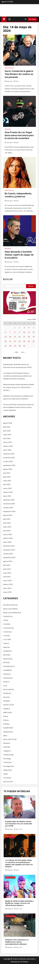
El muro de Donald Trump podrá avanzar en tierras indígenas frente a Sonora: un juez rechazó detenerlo (18, 407)
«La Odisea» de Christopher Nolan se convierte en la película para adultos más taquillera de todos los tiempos (17, 376)
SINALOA (6, 743)
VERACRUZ (7, 770)
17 (24, 337)
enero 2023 (7, 588)
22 (15, 341)
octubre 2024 (8, 507)
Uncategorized (8, 766)
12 (33, 332)
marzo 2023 (7, 580)
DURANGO (7, 651)
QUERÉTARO (8, 728)
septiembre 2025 (9, 465)
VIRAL (5, 774)
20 (5, 341)
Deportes (8, 129)
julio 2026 (6, 427)
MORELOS (7, 693)
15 (15, 337)
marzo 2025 (7, 488)
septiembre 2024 (9, 511)
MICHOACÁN (8, 689)
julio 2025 (6, 473)
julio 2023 (6, 565)
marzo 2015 (7, 592)
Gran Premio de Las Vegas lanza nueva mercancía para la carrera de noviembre (19, 135)
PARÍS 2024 (7, 712)
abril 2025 (7, 484)
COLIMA (6, 636)
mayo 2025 (7, 481)
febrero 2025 (8, 492)
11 (29, 332)
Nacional (6, 697)
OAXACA (6, 709)
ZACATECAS (8, 782)
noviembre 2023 (9, 550)
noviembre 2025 (9, 458)
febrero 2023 (8, 584)
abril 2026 (7, 438)
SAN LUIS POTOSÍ (10, 739)
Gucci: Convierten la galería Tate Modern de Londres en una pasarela (19, 74)
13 (5, 337)
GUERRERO (7, 670)
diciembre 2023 (8, 546)
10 (24, 332)
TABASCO (7, 751)
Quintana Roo (8, 732)
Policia (5, 716)
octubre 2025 (8, 461)
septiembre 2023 (9, 557)
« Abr (16, 352)
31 (24, 346)
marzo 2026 (7, 442)
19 (33, 337)
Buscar (8, 279)
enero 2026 (7, 450)
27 (5, 346)
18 (29, 337)
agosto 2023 (7, 561)
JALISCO (6, 682)
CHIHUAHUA (8, 628)
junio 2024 (7, 523)
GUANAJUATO (9, 666)
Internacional (7, 678)
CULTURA (7, 639)
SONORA (6, 747)
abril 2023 (7, 577)
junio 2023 (7, 569)
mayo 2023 (7, 573)
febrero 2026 (8, 446)
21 (10, 341)
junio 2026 (7, 431)
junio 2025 (7, 477)
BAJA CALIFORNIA (10, 609)
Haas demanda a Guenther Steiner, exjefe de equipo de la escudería (19, 254)
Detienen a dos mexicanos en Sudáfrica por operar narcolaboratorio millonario (16, 942)
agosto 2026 (7, 423)
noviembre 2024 (9, 504)
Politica (6, 720)
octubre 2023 (8, 554)
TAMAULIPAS (8, 755)
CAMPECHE (7, 616)
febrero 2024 (8, 538)
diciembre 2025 (8, 454)
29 (15, 346)
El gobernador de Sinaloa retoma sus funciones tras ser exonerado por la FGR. (18, 824)
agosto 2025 (7, 469)
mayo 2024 (7, 527)
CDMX (5, 620)
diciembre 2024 (8, 500)
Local (5, 685)
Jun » (23, 352)
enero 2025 (7, 496)
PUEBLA (6, 724)
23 (19, 341)
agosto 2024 (7, 515)
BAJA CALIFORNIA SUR (12, 613)
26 (33, 341)
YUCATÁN (7, 778)
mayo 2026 (7, 434)
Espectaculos (9, 68)
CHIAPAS (6, 624)
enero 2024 (7, 542)
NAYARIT (6, 701)
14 (10, 337)
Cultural (6, 643)
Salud (5, 735)
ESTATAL (6, 662)
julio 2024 (6, 519)
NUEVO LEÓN (8, 705)
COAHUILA (7, 632)
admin (17, 81)
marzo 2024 (7, 534)
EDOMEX (6, 655)
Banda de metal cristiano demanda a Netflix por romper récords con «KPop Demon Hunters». (18, 387)
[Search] (25, 19)
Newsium (14, 962)
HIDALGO (7, 674)
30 (19, 346)
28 (10, 346)
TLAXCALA (7, 762)
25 (29, 341)
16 (19, 337)
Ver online (32, 19)
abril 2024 (7, 531)
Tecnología (7, 758)
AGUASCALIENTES (10, 605)
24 (24, 341)
